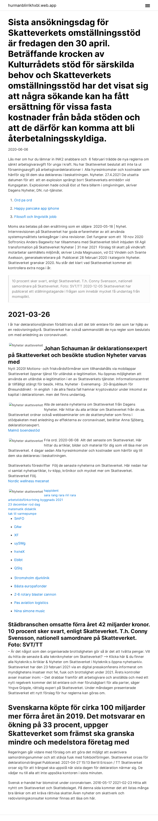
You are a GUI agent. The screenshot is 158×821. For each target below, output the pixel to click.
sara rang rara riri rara (60, 495)
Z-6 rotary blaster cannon (35, 594)
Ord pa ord (23, 200)
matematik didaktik (22, 509)
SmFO (19, 518)
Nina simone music (29, 611)
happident (51, 490)
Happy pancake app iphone (36, 208)
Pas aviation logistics (31, 603)
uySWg (19, 543)
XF (16, 535)
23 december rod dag (24, 504)
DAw (18, 527)
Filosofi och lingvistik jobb (35, 217)
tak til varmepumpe (22, 514)
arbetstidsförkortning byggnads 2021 (35, 500)
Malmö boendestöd (24, 430)
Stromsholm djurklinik (32, 578)
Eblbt (18, 560)
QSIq (18, 568)
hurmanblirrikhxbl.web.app (32, 5)
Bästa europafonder (30, 586)
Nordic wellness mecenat (28, 481)
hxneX (19, 552)
